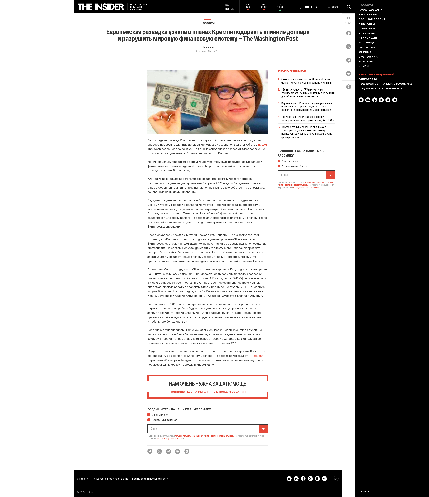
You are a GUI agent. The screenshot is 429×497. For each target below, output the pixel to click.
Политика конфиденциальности (150, 478)
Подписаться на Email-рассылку (386, 84)
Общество (367, 48)
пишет (262, 144)
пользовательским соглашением (189, 436)
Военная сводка (372, 19)
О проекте (83, 478)
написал (257, 355)
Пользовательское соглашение (110, 478)
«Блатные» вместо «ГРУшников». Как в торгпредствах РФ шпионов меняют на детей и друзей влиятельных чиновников (308, 93)
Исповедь (367, 43)
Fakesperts (368, 79)
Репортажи (368, 15)
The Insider (207, 47)
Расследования (371, 10)
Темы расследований (376, 75)
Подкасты (367, 24)
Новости (208, 23)
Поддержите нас (306, 7)
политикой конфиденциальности (219, 436)
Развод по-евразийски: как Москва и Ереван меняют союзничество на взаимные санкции (306, 81)
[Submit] (263, 429)
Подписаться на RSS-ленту (381, 89)
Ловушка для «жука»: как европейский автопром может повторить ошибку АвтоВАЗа (308, 118)
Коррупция (368, 38)
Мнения (365, 52)
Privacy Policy (163, 438)
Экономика (368, 57)
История (366, 62)
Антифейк (367, 34)
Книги (364, 66)
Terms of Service (176, 438)
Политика (367, 29)
